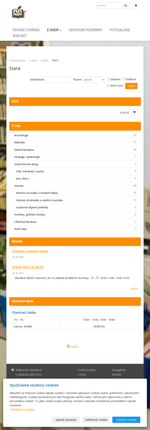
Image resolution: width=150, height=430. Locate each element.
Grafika (44, 60)
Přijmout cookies (126, 419)
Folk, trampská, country (76, 171)
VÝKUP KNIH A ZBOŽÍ (28, 267)
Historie (75, 185)
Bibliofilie (75, 142)
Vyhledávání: (37, 79)
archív (134, 288)
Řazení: (77, 79)
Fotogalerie (120, 30)
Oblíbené (131, 79)
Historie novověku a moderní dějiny (76, 193)
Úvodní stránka (26, 30)
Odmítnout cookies (96, 419)
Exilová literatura (75, 149)
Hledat (131, 86)
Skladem (115, 79)
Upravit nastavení (66, 419)
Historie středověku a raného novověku (76, 200)
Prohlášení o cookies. (22, 409)
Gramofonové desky (75, 164)
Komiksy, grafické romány (75, 214)
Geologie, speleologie (75, 157)
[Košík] (135, 5)
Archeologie (75, 135)
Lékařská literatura (75, 222)
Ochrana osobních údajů (30, 251)
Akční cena (116, 85)
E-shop (53, 30)
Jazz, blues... (76, 178)
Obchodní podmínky (85, 30)
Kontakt (20, 36)
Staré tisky (75, 229)
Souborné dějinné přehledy (76, 207)
